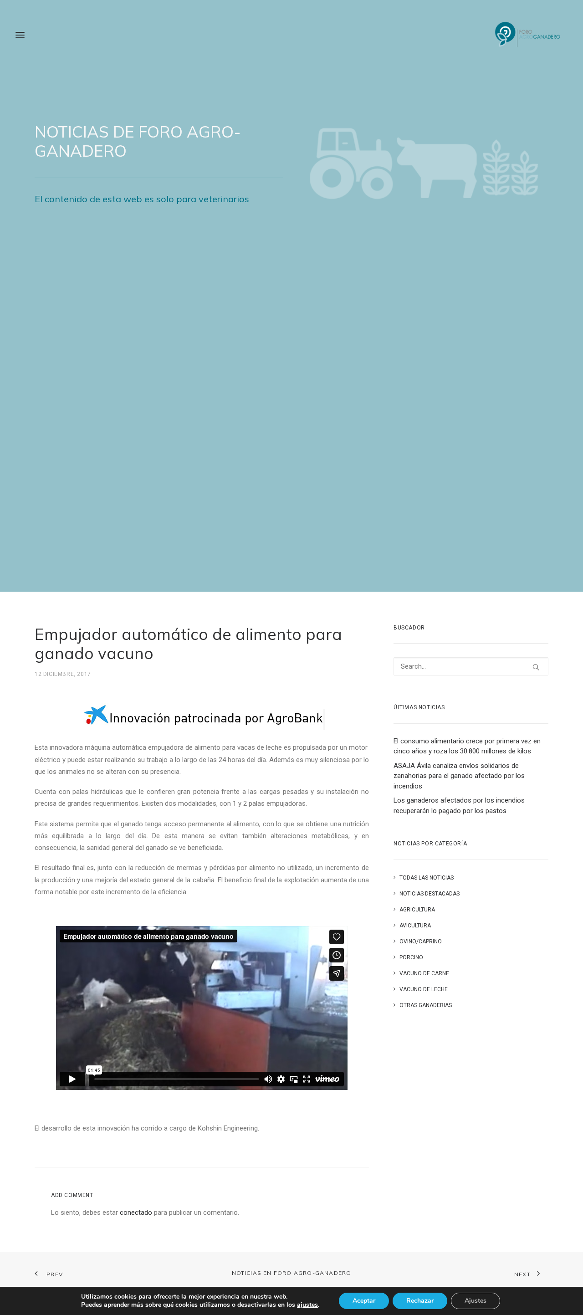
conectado (136, 1212)
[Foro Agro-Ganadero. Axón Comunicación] (528, 35)
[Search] (471, 666)
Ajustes (475, 1300)
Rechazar (420, 1300)
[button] (536, 667)
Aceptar (364, 1300)
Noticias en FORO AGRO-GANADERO (292, 1272)
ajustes (307, 1305)
